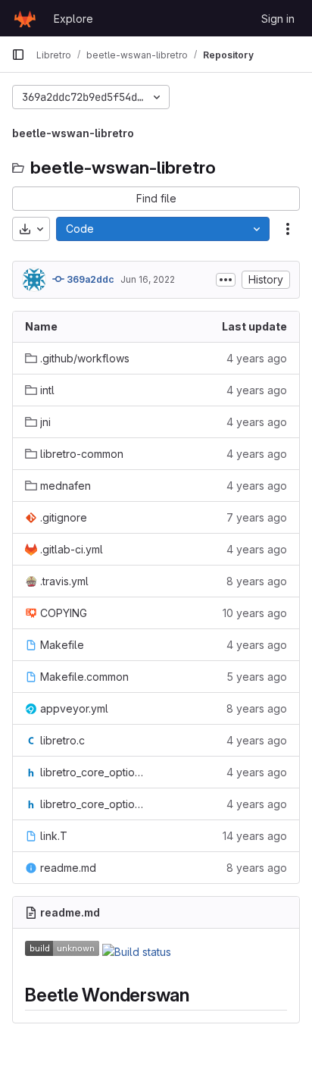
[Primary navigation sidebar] (18, 54)
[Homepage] (25, 18)
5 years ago (256, 676)
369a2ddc (89, 279)
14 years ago (255, 835)
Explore (73, 18)
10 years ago (255, 612)
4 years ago (256, 358)
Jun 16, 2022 (147, 279)
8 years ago (256, 581)
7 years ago (256, 517)
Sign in (278, 18)
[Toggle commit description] (226, 280)
